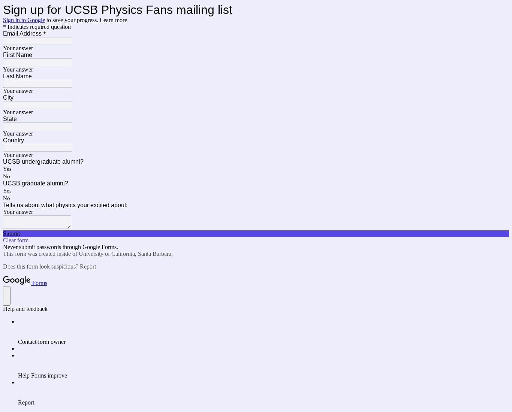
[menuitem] (263, 331)
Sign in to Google (24, 20)
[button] (256, 233)
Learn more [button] (113, 20)
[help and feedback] (6, 296)
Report (88, 266)
